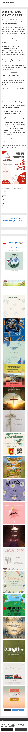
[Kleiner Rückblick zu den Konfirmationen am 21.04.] (14, 651)
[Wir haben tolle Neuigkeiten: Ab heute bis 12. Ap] (14, 444)
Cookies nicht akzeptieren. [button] (21, 729)
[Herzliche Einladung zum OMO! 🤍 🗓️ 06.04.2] (14, 559)
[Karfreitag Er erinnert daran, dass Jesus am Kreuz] (14, 421)
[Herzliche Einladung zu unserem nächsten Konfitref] (14, 582)
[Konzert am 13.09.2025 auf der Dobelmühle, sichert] (14, 329)
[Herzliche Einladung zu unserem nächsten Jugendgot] (14, 490)
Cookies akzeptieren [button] (7, 729)
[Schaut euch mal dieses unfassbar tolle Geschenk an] (14, 536)
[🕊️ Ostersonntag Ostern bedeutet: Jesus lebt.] (14, 398)
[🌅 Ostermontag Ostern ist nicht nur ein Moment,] (14, 697)
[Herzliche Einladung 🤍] (14, 467)
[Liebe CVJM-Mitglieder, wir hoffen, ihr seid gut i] (14, 283)
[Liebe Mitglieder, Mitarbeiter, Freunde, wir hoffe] (14, 306)
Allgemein (14, 19)
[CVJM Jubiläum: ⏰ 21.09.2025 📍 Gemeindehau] (14, 605)
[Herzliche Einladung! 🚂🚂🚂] (14, 375)
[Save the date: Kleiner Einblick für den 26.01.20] (14, 674)
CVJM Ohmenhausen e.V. (8, 3)
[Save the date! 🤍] (14, 352)
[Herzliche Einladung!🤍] (14, 628)
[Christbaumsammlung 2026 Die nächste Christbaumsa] (14, 513)
